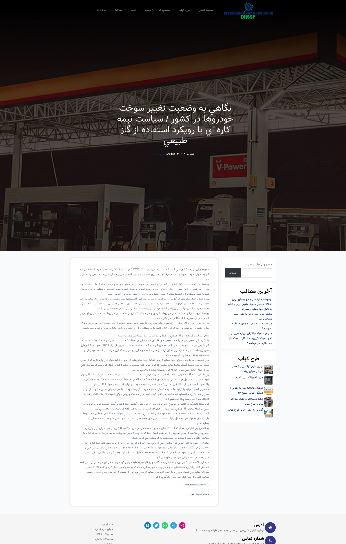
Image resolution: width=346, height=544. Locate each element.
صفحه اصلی (206, 10)
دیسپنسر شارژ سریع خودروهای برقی (252, 299)
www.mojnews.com (194, 484)
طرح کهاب (184, 10)
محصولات (164, 10)
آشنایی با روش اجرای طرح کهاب (245, 410)
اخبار (133, 10)
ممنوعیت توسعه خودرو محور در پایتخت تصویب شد (250, 326)
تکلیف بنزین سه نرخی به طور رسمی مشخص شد (252, 316)
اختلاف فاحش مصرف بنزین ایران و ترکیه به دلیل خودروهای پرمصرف (250, 306)
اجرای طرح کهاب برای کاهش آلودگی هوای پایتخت (247, 368)
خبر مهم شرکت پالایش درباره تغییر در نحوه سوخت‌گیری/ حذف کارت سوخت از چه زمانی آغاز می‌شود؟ (250, 338)
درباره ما (101, 10)
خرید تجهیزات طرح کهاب (249, 377)
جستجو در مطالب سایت (259, 264)
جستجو (233, 273)
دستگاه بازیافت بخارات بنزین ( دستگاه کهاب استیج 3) (246, 390)
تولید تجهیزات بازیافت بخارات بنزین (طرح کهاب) (247, 401)
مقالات (118, 10)
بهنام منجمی (159, 154)
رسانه (147, 10)
